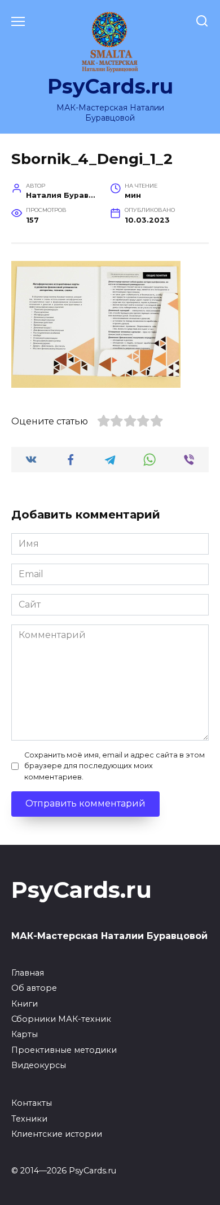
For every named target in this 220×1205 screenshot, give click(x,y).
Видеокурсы (38, 1065)
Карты (24, 1034)
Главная (27, 973)
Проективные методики (64, 1050)
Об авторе (34, 988)
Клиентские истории (56, 1134)
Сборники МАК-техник (61, 1019)
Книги (24, 1004)
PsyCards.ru (110, 86)
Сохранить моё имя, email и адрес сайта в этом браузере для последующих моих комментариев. (114, 766)
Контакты (31, 1103)
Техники (29, 1119)
